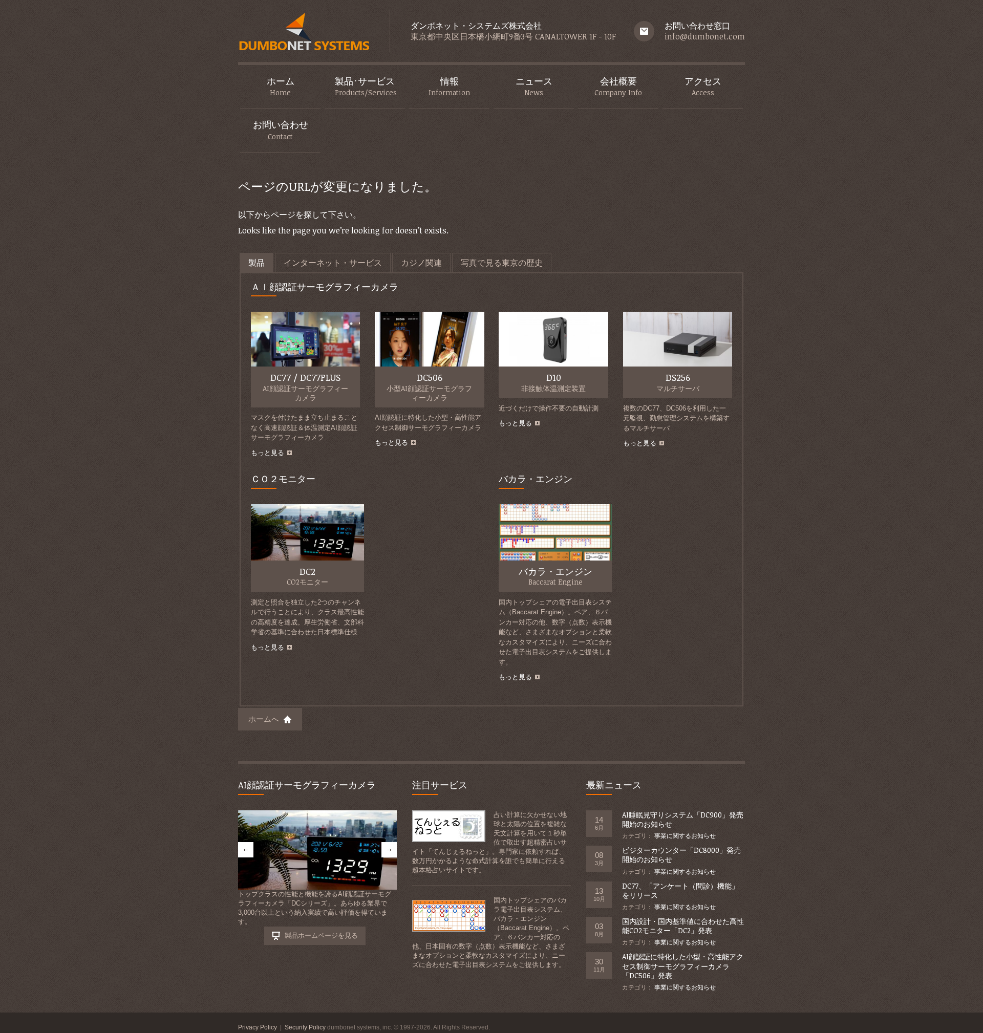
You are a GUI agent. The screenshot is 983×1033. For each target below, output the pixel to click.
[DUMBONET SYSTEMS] (303, 34)
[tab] (256, 263)
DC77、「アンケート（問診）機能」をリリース (680, 890)
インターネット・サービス (333, 262)
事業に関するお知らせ (685, 836)
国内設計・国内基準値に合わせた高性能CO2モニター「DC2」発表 (683, 925)
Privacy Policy (257, 1027)
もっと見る (267, 453)
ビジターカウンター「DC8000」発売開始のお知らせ (681, 854)
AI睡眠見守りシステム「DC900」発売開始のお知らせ (682, 819)
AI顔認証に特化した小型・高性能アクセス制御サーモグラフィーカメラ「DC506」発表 (682, 966)
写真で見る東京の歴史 (502, 262)
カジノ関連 (421, 262)
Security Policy (305, 1027)
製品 (256, 262)
